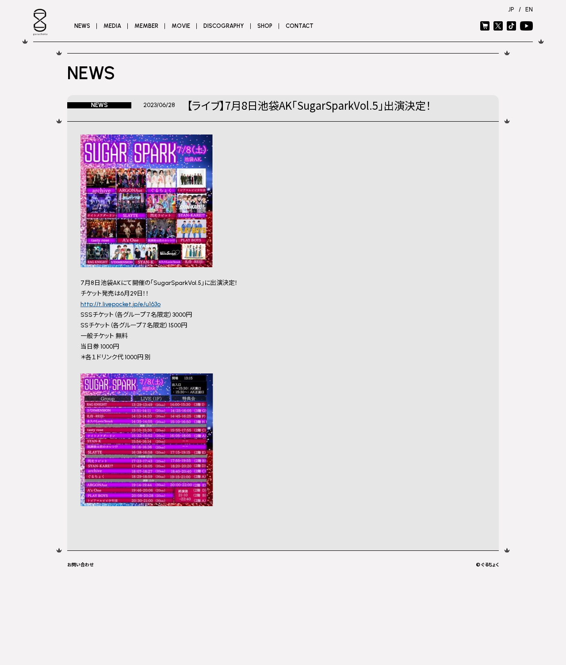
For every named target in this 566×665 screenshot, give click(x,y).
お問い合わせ (80, 564)
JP (511, 9)
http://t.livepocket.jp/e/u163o (120, 304)
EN (529, 9)
